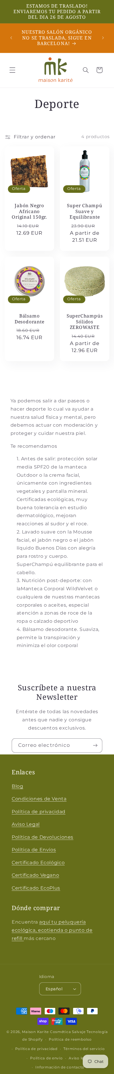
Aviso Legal (26, 824)
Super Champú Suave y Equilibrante (84, 211)
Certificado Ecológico (38, 862)
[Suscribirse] (95, 745)
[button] (12, 70)
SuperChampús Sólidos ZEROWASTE (85, 321)
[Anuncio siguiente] (102, 37)
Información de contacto (59, 1067)
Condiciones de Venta (39, 799)
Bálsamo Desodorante (29, 319)
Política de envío (46, 1058)
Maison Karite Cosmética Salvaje (53, 1032)
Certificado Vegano (35, 875)
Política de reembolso (70, 1039)
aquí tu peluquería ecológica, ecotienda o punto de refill (52, 930)
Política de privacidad (38, 811)
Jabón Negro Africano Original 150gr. (29, 211)
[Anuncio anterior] (11, 37)
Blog (17, 786)
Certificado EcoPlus (36, 888)
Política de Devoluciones (42, 837)
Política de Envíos (34, 849)
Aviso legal (79, 1058)
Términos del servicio (84, 1049)
